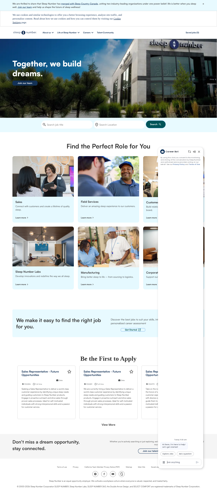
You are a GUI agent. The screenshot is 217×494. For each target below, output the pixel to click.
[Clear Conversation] (189, 151)
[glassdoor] (122, 474)
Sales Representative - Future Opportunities (40, 373)
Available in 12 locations (38, 380)
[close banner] (203, 4)
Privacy (75, 467)
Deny (147, 18)
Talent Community (105, 32)
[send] (197, 462)
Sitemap (129, 467)
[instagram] (95, 474)
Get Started (131, 329)
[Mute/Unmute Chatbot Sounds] (194, 151)
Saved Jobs (155, 467)
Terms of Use (194, 164)
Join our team (25, 7)
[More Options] (163, 462)
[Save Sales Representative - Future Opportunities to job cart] (69, 372)
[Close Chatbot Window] (199, 151)
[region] (180, 306)
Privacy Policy (179, 164)
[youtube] (113, 474)
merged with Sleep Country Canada (79, 3)
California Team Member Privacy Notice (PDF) (102, 467)
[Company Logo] (24, 32)
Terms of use (62, 467)
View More (108, 424)
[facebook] (104, 474)
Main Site (141, 467)
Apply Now (31, 412)
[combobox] (67, 125)
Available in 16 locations (100, 380)
